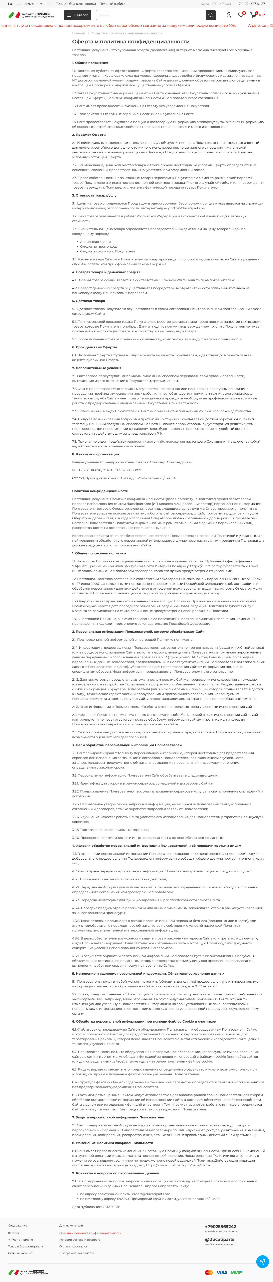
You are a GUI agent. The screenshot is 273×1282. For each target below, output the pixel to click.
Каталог (14, 4)
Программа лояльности (77, 1253)
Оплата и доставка (73, 1246)
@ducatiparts (219, 1239)
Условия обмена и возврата (80, 1239)
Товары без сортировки (76, 4)
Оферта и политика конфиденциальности (90, 1233)
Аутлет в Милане (39, 4)
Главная (78, 33)
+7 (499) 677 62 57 (251, 4)
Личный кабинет (114, 4)
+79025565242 (220, 1226)
